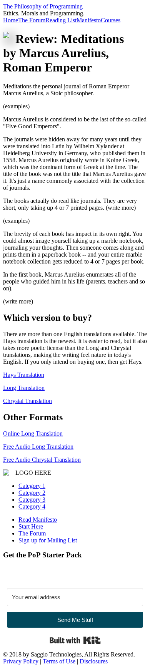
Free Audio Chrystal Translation (42, 459)
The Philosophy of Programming (43, 6)
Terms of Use (59, 661)
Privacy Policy (20, 661)
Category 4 (31, 506)
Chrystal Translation (27, 401)
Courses (110, 20)
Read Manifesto (37, 519)
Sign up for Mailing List (47, 540)
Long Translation (24, 388)
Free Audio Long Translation (38, 446)
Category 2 (31, 492)
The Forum (31, 20)
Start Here (30, 526)
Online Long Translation (33, 433)
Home (10, 20)
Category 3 (31, 499)
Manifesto (89, 20)
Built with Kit (75, 640)
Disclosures (94, 661)
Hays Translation (23, 374)
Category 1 (31, 485)
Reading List (61, 20)
